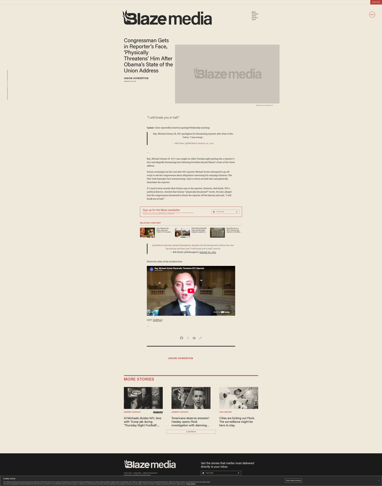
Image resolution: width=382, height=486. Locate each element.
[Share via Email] (194, 338)
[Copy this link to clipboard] (200, 338)
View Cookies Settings (293, 480)
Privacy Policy (162, 212)
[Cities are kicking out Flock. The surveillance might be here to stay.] (238, 397)
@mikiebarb (158, 245)
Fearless (158, 412)
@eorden (168, 245)
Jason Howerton (136, 78)
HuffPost (157, 320)
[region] (191, 481)
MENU (372, 14)
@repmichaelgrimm (182, 245)
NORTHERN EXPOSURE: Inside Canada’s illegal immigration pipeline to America (199, 230)
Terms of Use (171, 212)
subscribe (376, 2)
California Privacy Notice (150, 473)
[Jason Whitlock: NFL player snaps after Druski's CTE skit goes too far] (147, 232)
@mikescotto (198, 245)
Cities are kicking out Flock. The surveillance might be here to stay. (237, 422)
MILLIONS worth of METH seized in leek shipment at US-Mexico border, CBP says (234, 230)
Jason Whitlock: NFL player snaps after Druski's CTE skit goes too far (163, 230)
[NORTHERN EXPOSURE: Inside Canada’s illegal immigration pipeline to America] (182, 232)
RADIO (254, 16)
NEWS (254, 12)
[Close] (379, 480)
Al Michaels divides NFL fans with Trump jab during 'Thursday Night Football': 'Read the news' (142, 422)
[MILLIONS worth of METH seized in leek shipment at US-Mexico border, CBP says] (217, 232)
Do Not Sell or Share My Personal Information (137, 475)
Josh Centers (225, 412)
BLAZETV (255, 18)
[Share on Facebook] (181, 338)
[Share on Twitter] (188, 338)
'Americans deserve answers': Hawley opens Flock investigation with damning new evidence (190, 422)
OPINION (255, 14)
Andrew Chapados (132, 412)
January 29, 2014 (206, 143)
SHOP (254, 19)
